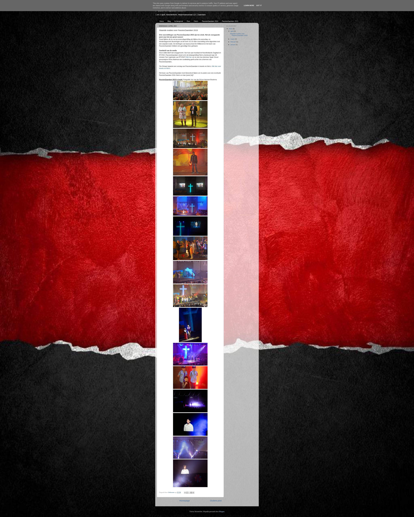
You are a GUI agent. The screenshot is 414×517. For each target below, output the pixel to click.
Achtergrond (178, 21)
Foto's (196, 21)
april (232, 31)
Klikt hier (189, 57)
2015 (231, 29)
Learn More (249, 5)
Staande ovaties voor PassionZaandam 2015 (239, 34)
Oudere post (216, 501)
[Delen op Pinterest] (193, 493)
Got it (259, 5)
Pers (188, 21)
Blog (169, 21)
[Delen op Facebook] (191, 493)
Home (161, 21)
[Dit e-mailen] (185, 493)
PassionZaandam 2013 (230, 21)
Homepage (184, 501)
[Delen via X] (189, 493)
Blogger (221, 511)
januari (233, 44)
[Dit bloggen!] (187, 493)
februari (233, 42)
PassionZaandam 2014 (210, 21)
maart (233, 39)
